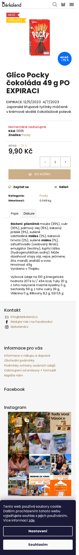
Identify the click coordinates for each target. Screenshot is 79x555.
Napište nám (13, 375)
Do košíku (42, 174)
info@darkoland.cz (24, 317)
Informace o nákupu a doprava (27, 356)
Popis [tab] (15, 213)
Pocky (26, 135)
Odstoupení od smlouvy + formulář (30, 370)
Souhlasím (38, 544)
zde (32, 520)
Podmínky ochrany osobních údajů (29, 365)
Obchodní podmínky (19, 360)
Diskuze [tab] (29, 213)
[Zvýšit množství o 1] (65, 162)
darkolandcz (19, 327)
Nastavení (37, 531)
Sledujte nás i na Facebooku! (31, 322)
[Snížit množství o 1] (45, 162)
